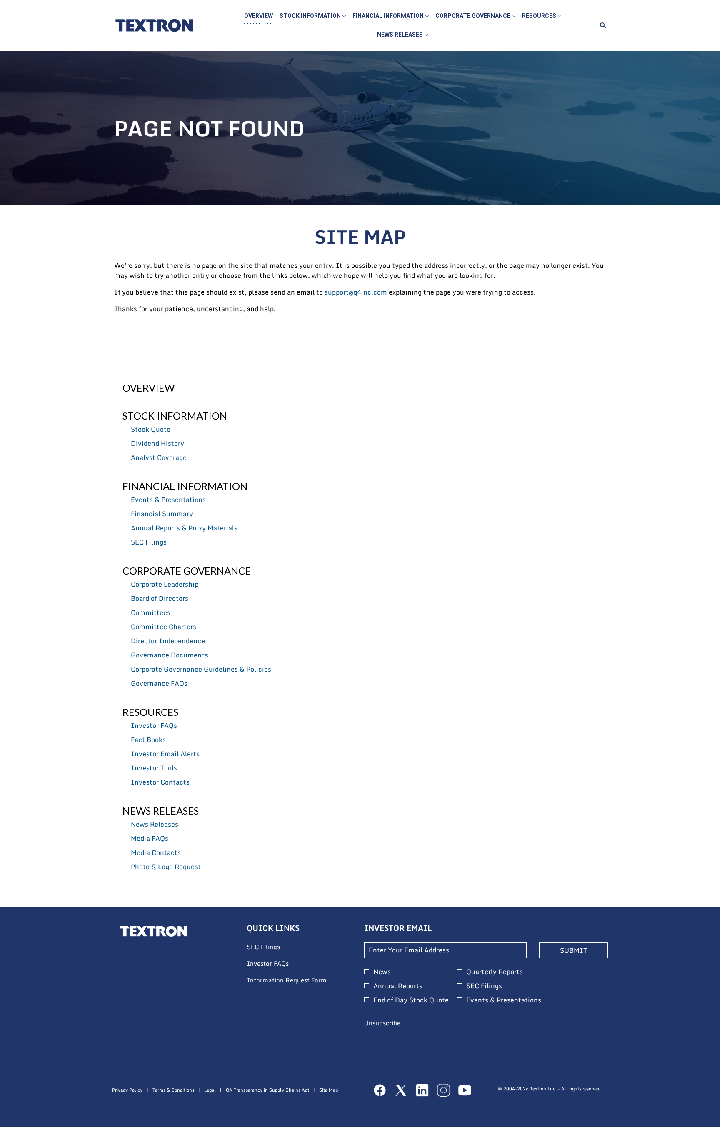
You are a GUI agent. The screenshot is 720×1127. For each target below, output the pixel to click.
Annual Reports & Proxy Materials (184, 527)
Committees (150, 612)
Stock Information (174, 416)
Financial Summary (162, 513)
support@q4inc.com (356, 292)
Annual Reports (397, 986)
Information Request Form (297, 980)
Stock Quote (150, 429)
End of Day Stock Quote (411, 1000)
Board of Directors (159, 598)
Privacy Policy (127, 1090)
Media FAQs (149, 838)
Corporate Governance (186, 571)
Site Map (328, 1090)
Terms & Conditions (173, 1090)
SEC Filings (149, 542)
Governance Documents (169, 655)
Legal (210, 1090)
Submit (573, 950)
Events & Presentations (168, 499)
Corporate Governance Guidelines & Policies (201, 669)
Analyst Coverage (159, 457)
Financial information (185, 486)
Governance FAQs (159, 683)
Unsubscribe (382, 1023)
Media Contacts (156, 852)
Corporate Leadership (164, 584)
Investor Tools (154, 767)
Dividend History (157, 443)
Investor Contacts (160, 782)
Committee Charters (163, 626)
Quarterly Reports (494, 972)
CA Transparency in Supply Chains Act (267, 1090)
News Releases (160, 811)
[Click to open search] (601, 25)
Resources (150, 712)
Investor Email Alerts (165, 753)
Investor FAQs (154, 725)
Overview (148, 388)
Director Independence (168, 640)
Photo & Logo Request (166, 866)
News (382, 972)
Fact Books (148, 739)
